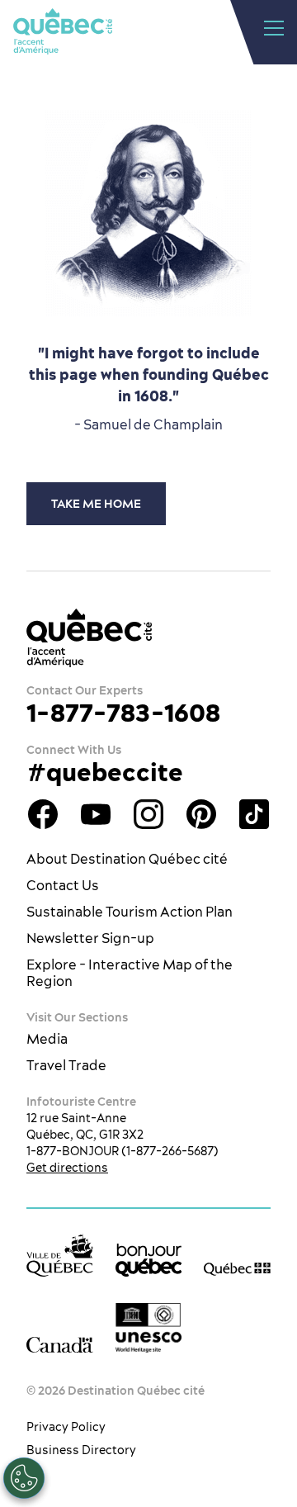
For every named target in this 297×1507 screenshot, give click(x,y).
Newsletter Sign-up (90, 938)
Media (47, 1039)
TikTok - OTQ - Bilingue (254, 814)
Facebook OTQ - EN (42, 814)
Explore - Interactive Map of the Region (129, 972)
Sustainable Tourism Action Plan (129, 911)
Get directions (67, 1167)
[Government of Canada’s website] (59, 1343)
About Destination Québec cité (127, 859)
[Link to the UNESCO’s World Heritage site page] (149, 1328)
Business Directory (81, 1450)
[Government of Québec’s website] (237, 1267)
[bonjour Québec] (149, 1260)
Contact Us (62, 885)
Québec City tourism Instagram (148, 814)
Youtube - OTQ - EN (95, 814)
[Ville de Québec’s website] (59, 1255)
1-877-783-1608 (123, 713)
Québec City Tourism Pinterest (201, 814)
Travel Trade (66, 1065)
